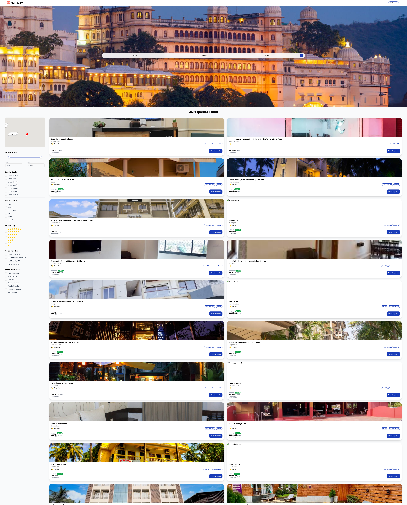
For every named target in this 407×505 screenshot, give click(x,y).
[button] (12, 134)
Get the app (393, 3)
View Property (216, 151)
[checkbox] (6, 176)
